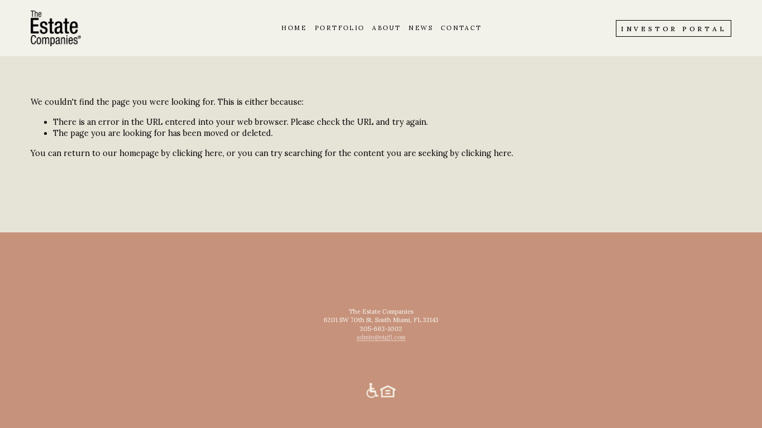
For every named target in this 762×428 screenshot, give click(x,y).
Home (294, 28)
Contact (461, 28)
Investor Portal (673, 29)
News (420, 28)
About (386, 28)
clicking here (197, 153)
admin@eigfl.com (381, 337)
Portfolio (340, 28)
